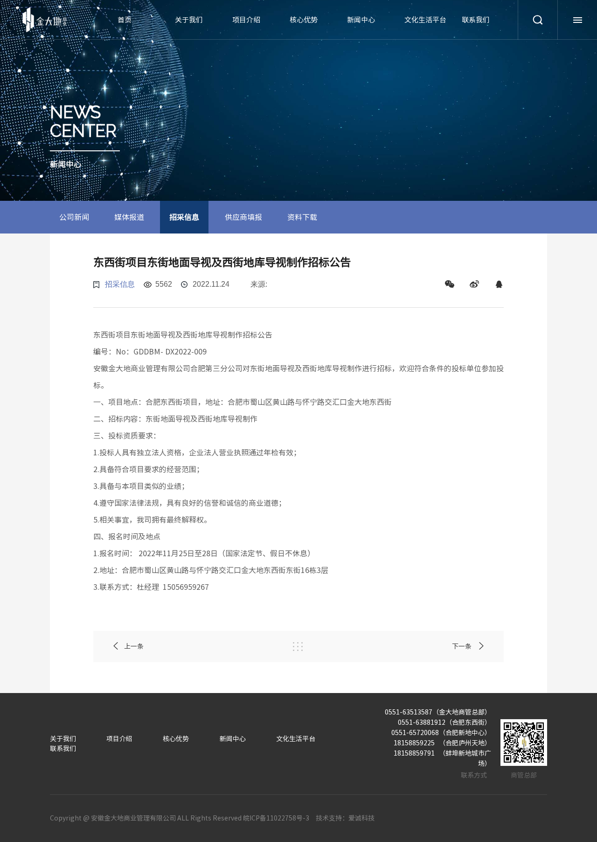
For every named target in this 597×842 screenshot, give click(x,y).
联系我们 (476, 19)
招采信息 (184, 217)
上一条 (134, 646)
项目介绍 (246, 19)
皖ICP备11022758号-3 (276, 818)
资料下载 (302, 217)
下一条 (462, 646)
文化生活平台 (425, 19)
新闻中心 (361, 19)
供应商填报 (243, 217)
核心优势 (304, 19)
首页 (125, 19)
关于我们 (189, 19)
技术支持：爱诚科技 (345, 818)
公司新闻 (74, 217)
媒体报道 (129, 217)
